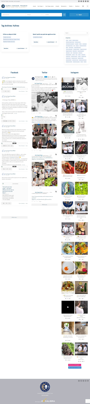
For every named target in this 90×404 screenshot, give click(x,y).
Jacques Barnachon (77, 47)
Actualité (57, 6)
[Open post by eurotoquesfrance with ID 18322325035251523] (68, 228)
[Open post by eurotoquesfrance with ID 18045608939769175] (68, 307)
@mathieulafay (42, 122)
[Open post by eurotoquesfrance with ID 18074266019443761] (81, 105)
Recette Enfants (68, 60)
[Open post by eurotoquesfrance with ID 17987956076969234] (68, 349)
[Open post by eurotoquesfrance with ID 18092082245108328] (81, 83)
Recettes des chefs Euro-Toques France (11, 39)
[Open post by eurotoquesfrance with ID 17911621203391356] (81, 228)
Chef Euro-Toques (75, 40)
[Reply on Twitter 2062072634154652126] (32, 188)
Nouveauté (68, 52)
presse (79, 54)
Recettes (77, 6)
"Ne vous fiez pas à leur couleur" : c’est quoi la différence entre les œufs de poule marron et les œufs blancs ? (8, 190)
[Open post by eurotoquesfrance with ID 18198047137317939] (68, 167)
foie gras (77, 45)
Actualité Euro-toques (37, 37)
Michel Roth (75, 51)
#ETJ (42, 156)
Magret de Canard (69, 51)
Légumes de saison (83, 49)
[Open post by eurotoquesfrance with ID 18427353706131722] (81, 147)
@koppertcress (35, 157)
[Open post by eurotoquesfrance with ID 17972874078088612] (68, 126)
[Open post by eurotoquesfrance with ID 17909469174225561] (81, 207)
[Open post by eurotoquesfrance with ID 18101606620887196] (68, 147)
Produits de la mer (7, 37)
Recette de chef (74, 58)
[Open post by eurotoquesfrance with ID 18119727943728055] (68, 328)
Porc (76, 54)
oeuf (71, 52)
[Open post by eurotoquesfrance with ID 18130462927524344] (68, 188)
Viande (82, 61)
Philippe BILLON (68, 54)
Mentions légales (45, 395)
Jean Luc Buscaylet (69, 49)
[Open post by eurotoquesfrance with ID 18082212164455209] (68, 248)
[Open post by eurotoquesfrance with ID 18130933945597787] (68, 207)
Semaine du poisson (76, 61)
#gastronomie (15, 87)
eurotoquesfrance (68, 78)
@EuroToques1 (45, 83)
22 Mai (51, 192)
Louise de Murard (21, 48)
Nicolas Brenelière (81, 51)
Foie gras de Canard (83, 45)
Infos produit (71, 47)
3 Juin (51, 155)
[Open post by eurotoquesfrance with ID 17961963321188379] (68, 105)
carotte (70, 40)
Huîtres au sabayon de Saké (9, 34)
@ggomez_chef (35, 122)
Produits (70, 6)
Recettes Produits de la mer (9, 41)
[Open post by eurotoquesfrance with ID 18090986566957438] (81, 349)
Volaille (85, 61)
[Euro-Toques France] (14, 6)
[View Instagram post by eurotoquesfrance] (73, 89)
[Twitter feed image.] (44, 101)
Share (27, 91)
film (74, 45)
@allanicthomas (48, 122)
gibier (67, 47)
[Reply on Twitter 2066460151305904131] (32, 151)
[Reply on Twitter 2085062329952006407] (32, 113)
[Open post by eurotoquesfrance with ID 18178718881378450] (81, 328)
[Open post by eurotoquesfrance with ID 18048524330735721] (81, 248)
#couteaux (9, 87)
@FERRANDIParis (41, 117)
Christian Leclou (77, 42)
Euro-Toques (40, 6)
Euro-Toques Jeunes (50, 6)
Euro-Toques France (69, 45)
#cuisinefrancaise (21, 87)
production (83, 54)
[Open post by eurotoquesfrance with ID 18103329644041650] (81, 167)
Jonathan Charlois (76, 49)
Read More (6, 48)
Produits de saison (74, 56)
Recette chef (84, 56)
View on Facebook (22, 91)
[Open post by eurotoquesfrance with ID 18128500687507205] (81, 307)
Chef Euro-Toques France (70, 42)
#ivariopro (12, 157)
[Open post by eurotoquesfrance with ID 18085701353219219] (68, 83)
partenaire (80, 52)
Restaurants (63, 6)
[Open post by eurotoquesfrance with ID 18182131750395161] (81, 188)
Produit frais (68, 56)
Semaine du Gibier (69, 61)
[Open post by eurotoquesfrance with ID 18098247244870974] (81, 268)
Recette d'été (68, 58)
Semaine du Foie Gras (82, 60)
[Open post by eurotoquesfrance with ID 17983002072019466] (81, 126)
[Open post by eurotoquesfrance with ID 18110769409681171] (68, 268)
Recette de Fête (80, 58)
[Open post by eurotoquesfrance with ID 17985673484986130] (68, 287)
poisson (73, 54)
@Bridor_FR (42, 157)
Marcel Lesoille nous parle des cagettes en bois (44, 34)
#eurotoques (4, 87)
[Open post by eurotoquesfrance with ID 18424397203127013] (81, 287)
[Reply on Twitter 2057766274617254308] (32, 202)
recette (79, 56)
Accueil (34, 6)
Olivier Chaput (75, 52)
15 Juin (51, 116)
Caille (67, 40)
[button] (87, 6)
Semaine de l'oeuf (75, 60)
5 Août (50, 83)
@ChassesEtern (48, 199)
